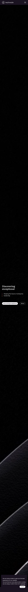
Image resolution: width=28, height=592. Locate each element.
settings (23, 584)
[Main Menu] (25, 2)
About (22, 303)
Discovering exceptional (10, 303)
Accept (22, 586)
